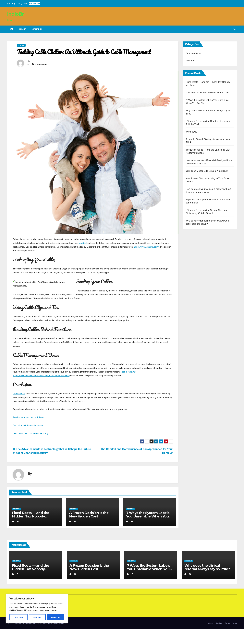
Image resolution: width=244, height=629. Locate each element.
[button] (235, 29)
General (37, 29)
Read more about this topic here (28, 417)
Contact (219, 623)
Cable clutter (19, 393)
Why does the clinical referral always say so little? (207, 567)
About (210, 623)
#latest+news (42, 64)
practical (82, 243)
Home (22, 29)
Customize (18, 617)
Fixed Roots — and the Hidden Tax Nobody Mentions (30, 516)
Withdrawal (191, 132)
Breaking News (193, 53)
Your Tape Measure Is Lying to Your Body (207, 171)
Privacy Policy (231, 623)
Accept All (55, 617)
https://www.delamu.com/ (146, 246)
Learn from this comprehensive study (30, 433)
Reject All (37, 617)
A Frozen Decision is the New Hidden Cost (89, 514)
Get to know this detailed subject (29, 425)
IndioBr (15, 14)
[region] (37, 608)
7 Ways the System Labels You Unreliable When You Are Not (147, 516)
